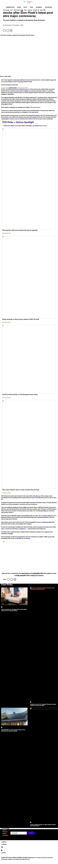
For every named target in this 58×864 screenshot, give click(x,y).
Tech (31, 7)
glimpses (37, 496)
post (12, 81)
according (32, 91)
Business (39, 7)
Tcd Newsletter (16, 829)
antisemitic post (23, 89)
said (39, 509)
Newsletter (10, 7)
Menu (55, 2)
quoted (50, 537)
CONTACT (5, 835)
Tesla (15, 92)
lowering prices (14, 115)
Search (50, 2)
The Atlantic (26, 538)
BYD (34, 119)
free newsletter (13, 573)
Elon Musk (4, 80)
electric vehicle (40, 80)
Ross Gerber (9, 110)
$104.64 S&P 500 (21, 517)
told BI (18, 522)
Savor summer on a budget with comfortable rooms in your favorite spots (14, 610)
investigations (22, 528)
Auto (25, 7)
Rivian (36, 112)
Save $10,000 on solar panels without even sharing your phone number (13, 730)
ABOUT (4, 830)
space (28, 80)
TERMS (4, 833)
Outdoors (48, 7)
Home (19, 7)
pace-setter (43, 119)
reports (28, 110)
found (7, 504)
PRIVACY (4, 832)
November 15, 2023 (22, 87)
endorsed (14, 89)
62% (31, 117)
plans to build (5, 528)
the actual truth (35, 107)
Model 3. (11, 512)
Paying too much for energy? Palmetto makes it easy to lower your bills (43, 705)
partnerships (45, 527)
